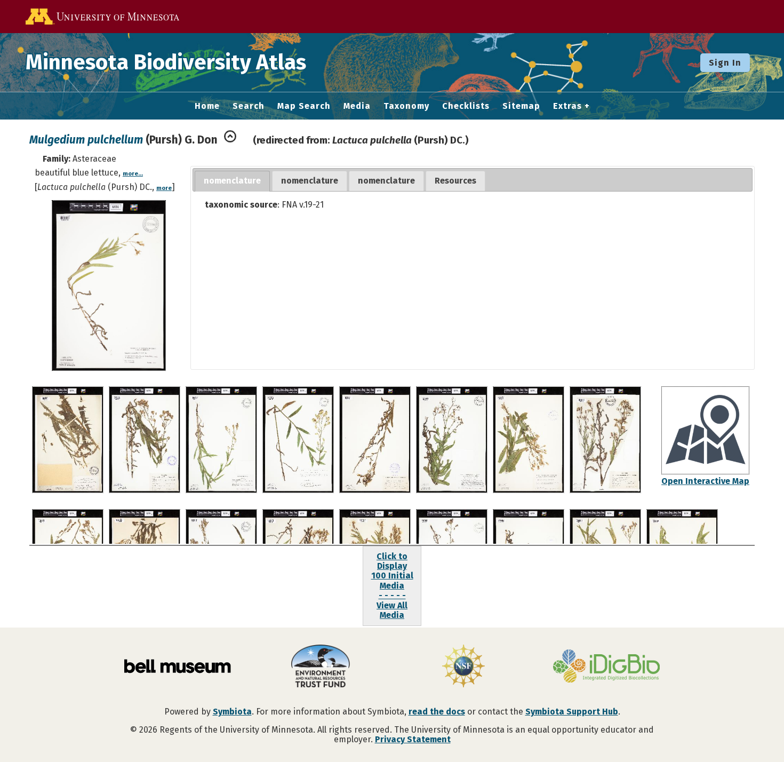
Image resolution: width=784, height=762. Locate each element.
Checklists (466, 106)
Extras (567, 106)
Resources (455, 181)
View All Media (392, 610)
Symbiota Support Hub (571, 712)
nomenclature (232, 181)
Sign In (725, 63)
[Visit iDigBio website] (606, 667)
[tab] (232, 181)
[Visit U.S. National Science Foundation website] (463, 667)
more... (133, 173)
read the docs (437, 712)
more (164, 188)
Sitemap (521, 106)
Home (207, 106)
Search (249, 106)
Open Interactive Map (705, 481)
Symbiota (232, 712)
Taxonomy (406, 106)
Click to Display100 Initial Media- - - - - (392, 576)
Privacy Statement (413, 739)
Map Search (304, 106)
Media (357, 106)
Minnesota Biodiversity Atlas (166, 62)
